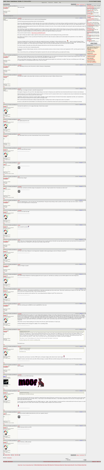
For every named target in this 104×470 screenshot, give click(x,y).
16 (82, 455)
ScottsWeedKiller (90, 6)
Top (4, 53)
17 (84, 4)
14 (80, 4)
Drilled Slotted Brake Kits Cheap (40, 464)
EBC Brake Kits (51, 464)
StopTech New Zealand (91, 54)
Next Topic (17, 454)
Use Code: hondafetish (91, 61)
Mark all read (10, 461)
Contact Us (94, 461)
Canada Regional (14, 1)
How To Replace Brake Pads (80, 464)
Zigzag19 (5, 76)
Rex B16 (89, 35)
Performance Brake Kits (59, 464)
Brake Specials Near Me (69, 464)
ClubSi (4, 1)
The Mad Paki (9, 457)
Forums (8, 1)
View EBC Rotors (90, 50)
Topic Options (6, 4)
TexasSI (89, 12)
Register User (44, 2)
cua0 (4, 164)
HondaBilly (5, 7)
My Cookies (5, 461)
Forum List (50, 2)
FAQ (60, 2)
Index (13, 454)
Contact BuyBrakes (91, 59)
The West (19, 1)
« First (77, 4)
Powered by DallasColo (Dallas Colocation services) (52, 461)
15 (81, 4)
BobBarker (89, 5)
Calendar (56, 2)
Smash (4, 106)
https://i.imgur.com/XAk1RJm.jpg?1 (38, 32)
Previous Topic (7, 454)
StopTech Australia (91, 56)
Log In (99, 1)
